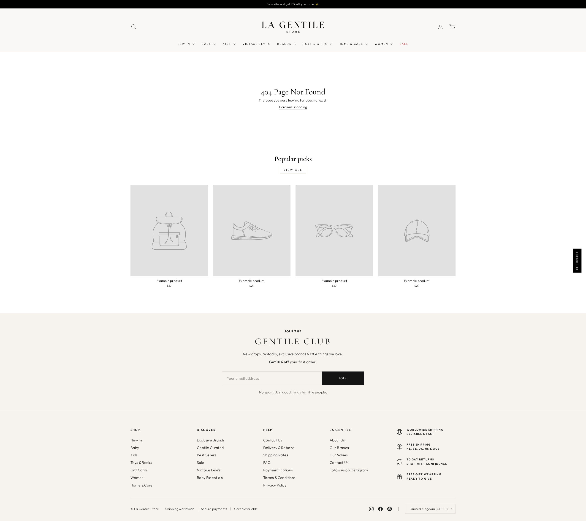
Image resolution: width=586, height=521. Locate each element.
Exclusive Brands (211, 440)
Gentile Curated (210, 447)
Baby (134, 447)
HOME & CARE (351, 43)
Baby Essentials (210, 477)
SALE (404, 43)
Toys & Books (141, 462)
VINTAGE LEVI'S (256, 43)
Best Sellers (207, 455)
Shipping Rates (275, 455)
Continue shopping (293, 107)
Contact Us (272, 440)
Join (343, 378)
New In (136, 440)
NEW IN (184, 43)
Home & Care (141, 485)
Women (137, 477)
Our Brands (339, 447)
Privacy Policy (275, 485)
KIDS (227, 43)
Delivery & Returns (278, 447)
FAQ (267, 462)
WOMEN (382, 43)
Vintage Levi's (208, 470)
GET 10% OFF (577, 260)
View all (293, 169)
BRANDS (285, 43)
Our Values (339, 455)
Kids (134, 455)
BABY (207, 43)
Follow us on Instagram (349, 470)
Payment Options (278, 470)
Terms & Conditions (279, 477)
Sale (200, 462)
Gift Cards (139, 470)
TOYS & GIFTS (315, 43)
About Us (337, 440)
